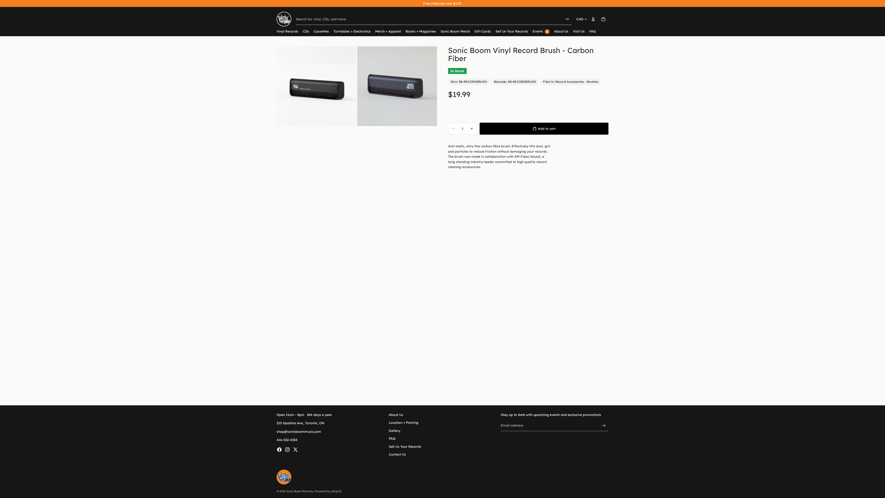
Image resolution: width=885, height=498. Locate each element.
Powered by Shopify (328, 491)
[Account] (593, 19)
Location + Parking (403, 423)
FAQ (392, 439)
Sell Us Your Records (405, 447)
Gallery (394, 431)
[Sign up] (603, 425)
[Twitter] (295, 449)
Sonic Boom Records (299, 491)
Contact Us (397, 454)
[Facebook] (279, 449)
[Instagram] (287, 449)
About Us (396, 415)
